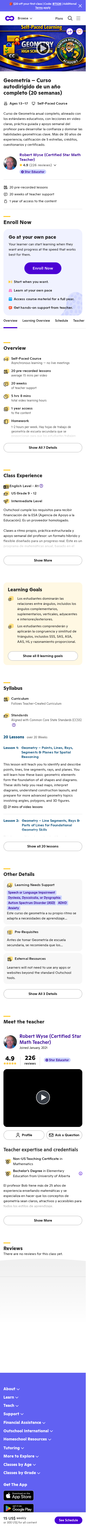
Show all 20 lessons (43, 846)
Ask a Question (67, 1135)
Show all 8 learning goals (43, 656)
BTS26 (56, 4)
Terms (39, 7)
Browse (23, 18)
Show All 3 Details (43, 993)
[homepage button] (9, 18)
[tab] (10, 320)
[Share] (69, 31)
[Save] (79, 31)
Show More (43, 560)
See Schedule (68, 1520)
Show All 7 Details (43, 447)
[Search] (70, 18)
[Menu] (78, 18)
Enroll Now (43, 268)
